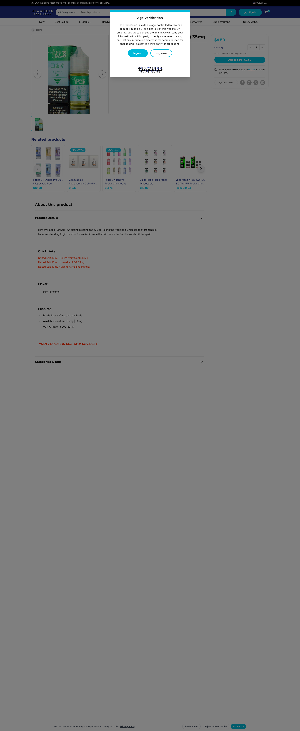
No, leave (161, 53)
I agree (137, 53)
